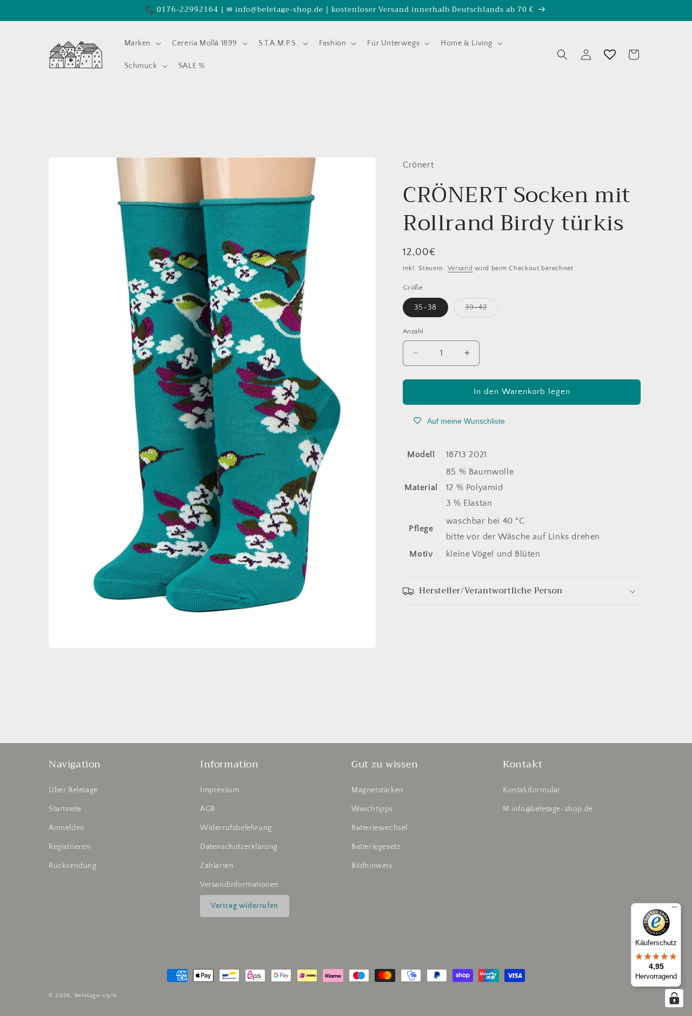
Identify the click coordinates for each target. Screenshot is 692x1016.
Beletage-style (96, 995)
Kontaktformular (532, 790)
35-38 (425, 307)
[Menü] (674, 909)
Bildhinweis (371, 865)
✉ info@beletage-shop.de (548, 809)
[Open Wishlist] (610, 54)
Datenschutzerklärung (239, 847)
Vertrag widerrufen (244, 905)
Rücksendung (73, 865)
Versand (460, 268)
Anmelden (67, 828)
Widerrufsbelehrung (236, 828)
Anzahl (413, 331)
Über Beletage (73, 790)
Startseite (65, 809)
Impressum (219, 790)
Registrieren (69, 847)
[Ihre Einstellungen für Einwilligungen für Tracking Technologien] (674, 998)
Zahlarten (217, 865)
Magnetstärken (377, 790)
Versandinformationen (239, 885)
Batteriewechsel (379, 828)
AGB (207, 809)
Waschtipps (372, 809)
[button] (142, 43)
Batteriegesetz (375, 847)
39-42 (481, 310)
